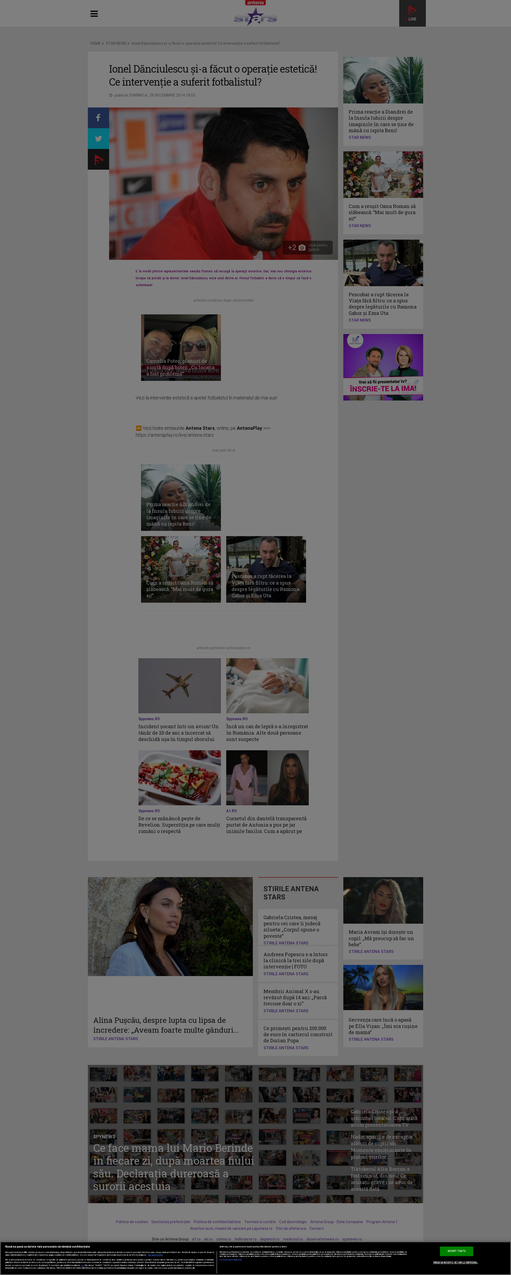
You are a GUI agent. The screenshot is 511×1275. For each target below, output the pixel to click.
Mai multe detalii (155, 1255)
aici (82, 1265)
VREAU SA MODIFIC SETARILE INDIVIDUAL (455, 1262)
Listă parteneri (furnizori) (231, 1260)
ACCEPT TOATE (456, 1251)
